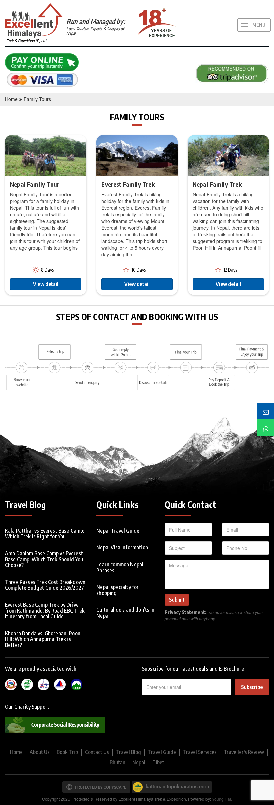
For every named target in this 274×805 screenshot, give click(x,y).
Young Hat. (222, 799)
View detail (45, 284)
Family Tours (37, 99)
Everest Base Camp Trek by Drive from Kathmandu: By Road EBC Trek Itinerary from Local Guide (45, 610)
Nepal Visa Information (122, 547)
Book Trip (67, 752)
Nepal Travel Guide (117, 530)
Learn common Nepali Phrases (120, 567)
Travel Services (200, 752)
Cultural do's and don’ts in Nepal (125, 612)
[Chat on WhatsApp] (265, 427)
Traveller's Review (244, 752)
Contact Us (97, 752)
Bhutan (117, 762)
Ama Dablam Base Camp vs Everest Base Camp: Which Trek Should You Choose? (44, 559)
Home (11, 99)
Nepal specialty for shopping (117, 590)
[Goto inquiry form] (265, 411)
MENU (258, 25)
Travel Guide (162, 752)
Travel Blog (128, 752)
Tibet (158, 762)
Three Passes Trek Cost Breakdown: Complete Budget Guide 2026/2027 (45, 585)
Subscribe (252, 687)
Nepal (138, 762)
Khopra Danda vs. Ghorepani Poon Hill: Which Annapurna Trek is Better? (42, 639)
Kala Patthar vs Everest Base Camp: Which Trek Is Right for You (44, 533)
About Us (40, 752)
